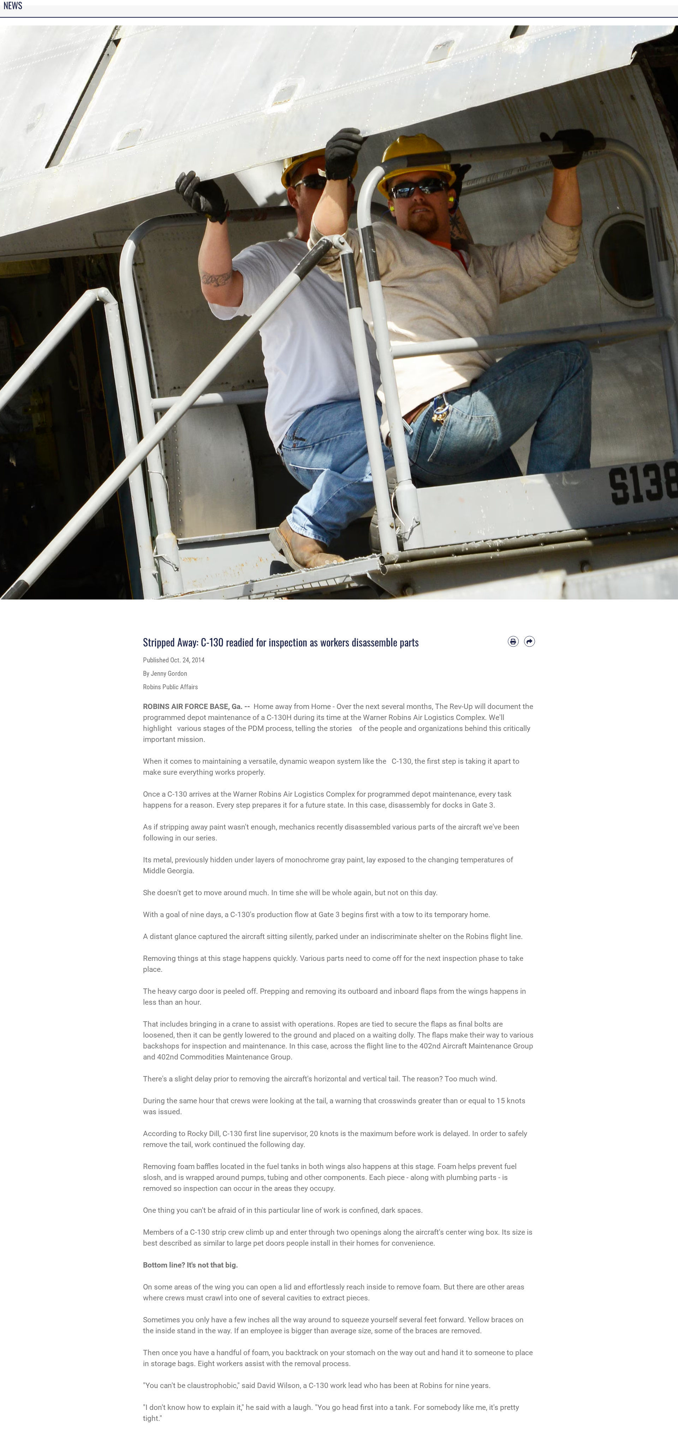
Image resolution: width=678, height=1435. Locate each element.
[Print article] (513, 641)
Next (644, 312)
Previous (34, 312)
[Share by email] (529, 641)
